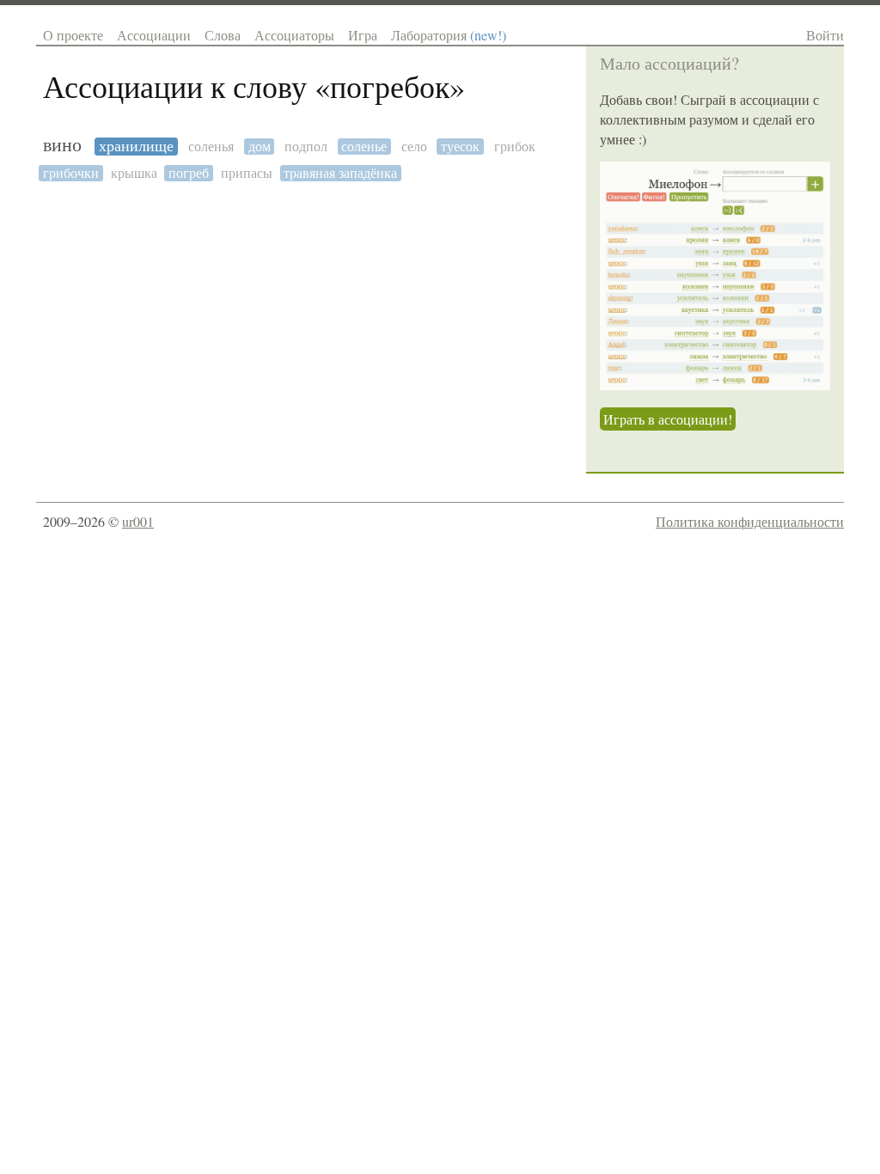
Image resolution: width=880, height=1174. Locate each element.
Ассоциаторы (294, 35)
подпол (305, 146)
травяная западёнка (340, 173)
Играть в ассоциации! (667, 419)
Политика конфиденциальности (750, 521)
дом (259, 146)
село (414, 146)
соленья (211, 146)
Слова (223, 35)
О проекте (73, 35)
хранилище (136, 147)
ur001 (138, 521)
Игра (362, 35)
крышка (134, 173)
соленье (364, 146)
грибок (514, 146)
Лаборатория (448, 35)
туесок (460, 146)
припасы (246, 173)
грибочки (71, 173)
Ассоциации (154, 35)
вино (62, 145)
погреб (188, 173)
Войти (825, 35)
